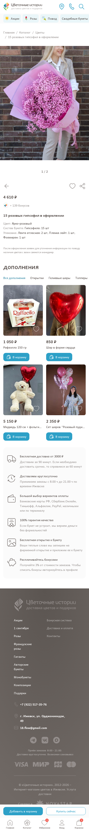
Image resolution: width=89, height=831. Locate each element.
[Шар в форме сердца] (66, 310)
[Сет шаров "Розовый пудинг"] (66, 389)
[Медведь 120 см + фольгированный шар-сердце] (23, 389)
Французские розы (23, 646)
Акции (18, 620)
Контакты (53, 636)
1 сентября (21, 628)
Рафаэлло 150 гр (14, 347)
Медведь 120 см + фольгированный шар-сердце (36, 427)
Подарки (20, 693)
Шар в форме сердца (60, 347)
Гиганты (19, 656)
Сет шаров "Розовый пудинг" (66, 427)
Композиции (22, 685)
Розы (17, 636)
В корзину (19, 357)
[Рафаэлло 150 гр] (23, 310)
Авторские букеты (21, 666)
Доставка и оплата (60, 628)
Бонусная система (59, 620)
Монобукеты (22, 677)
